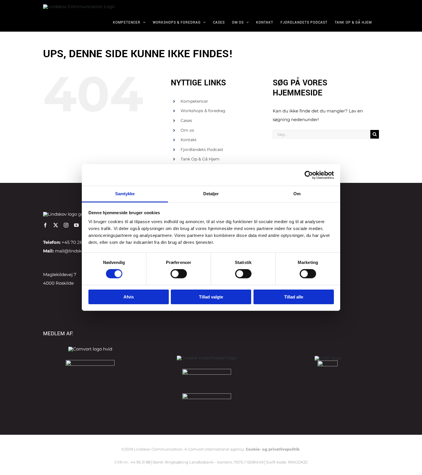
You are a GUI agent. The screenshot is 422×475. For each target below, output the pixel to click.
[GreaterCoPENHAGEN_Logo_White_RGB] (206, 358)
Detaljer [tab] (211, 193)
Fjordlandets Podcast (202, 149)
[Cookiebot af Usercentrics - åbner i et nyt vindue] (309, 175)
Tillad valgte (211, 296)
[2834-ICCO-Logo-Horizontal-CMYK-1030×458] (327, 358)
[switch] (179, 273)
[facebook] (45, 225)
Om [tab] (297, 193)
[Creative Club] (328, 362)
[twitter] (55, 225)
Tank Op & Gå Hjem (200, 159)
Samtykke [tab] (125, 193)
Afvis (128, 296)
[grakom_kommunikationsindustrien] (206, 395)
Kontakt (189, 139)
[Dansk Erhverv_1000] (90, 362)
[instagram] (66, 225)
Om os (187, 130)
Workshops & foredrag (203, 110)
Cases (186, 120)
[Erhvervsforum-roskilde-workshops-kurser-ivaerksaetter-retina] (206, 371)
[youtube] (76, 225)
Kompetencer (194, 101)
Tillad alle (293, 296)
